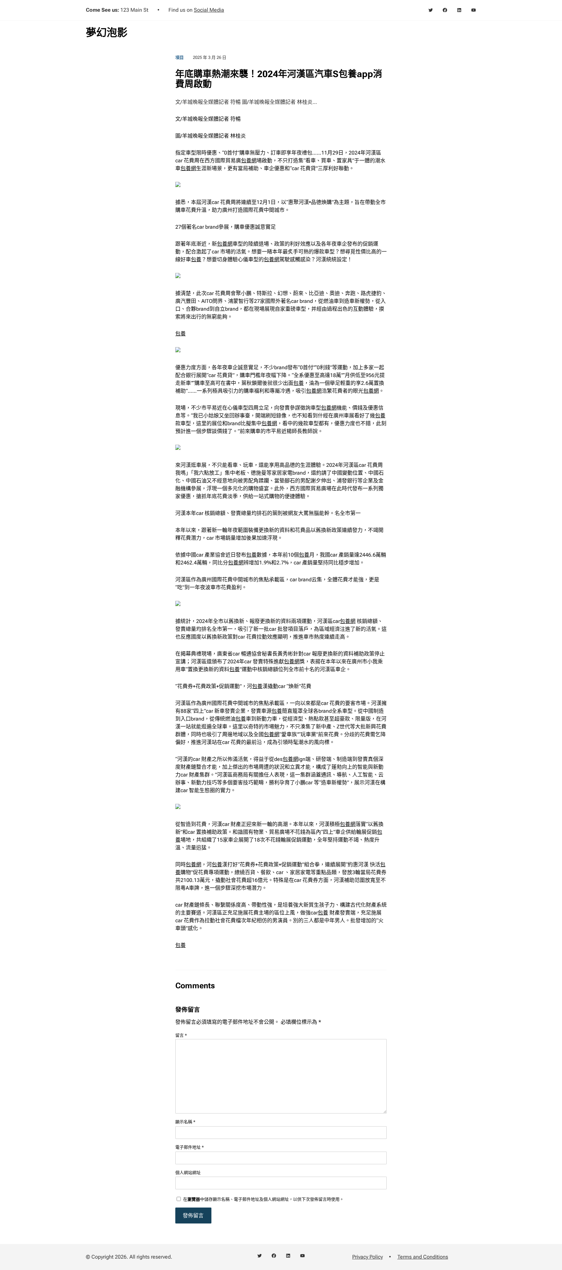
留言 (181, 1035)
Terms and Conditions (422, 1257)
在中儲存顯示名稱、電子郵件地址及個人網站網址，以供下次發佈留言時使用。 (263, 1199)
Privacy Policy (367, 1257)
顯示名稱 (185, 1121)
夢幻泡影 (106, 32)
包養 (196, 259)
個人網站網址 (188, 1172)
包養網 (249, 160)
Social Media (209, 10)
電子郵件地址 (189, 1147)
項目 (179, 57)
